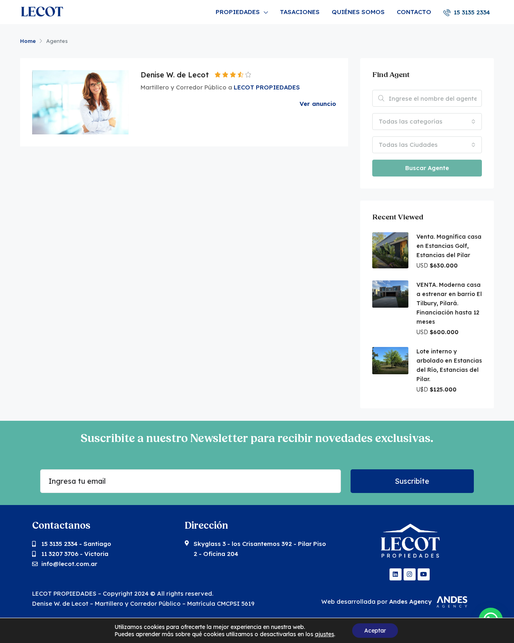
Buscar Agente (427, 168)
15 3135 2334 (471, 12)
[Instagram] (410, 574)
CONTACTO (414, 12)
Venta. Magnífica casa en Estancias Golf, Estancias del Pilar (448, 246)
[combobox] (427, 121)
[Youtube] (424, 574)
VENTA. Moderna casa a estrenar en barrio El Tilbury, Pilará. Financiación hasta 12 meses (449, 303)
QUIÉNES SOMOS (358, 12)
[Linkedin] (396, 574)
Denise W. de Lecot (175, 74)
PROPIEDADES (238, 12)
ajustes (324, 634)
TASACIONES (300, 12)
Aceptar (375, 630)
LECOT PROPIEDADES (267, 87)
